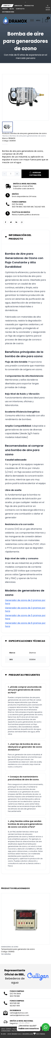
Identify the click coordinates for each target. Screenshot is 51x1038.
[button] (4, 174)
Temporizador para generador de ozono (18, 949)
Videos (4, 9)
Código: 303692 (7, 951)
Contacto (20, 9)
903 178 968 (17, 207)
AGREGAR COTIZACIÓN (35, 173)
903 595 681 (28, 207)
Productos (29, 6)
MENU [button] (38, 20)
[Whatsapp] (22, 222)
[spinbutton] (11, 174)
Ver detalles (6, 954)
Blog (12, 9)
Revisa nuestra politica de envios (25, 214)
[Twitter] (11, 222)
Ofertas (6, 6)
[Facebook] (5, 222)
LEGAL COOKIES (6, 1029)
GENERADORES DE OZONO (9, 947)
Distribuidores (8, 12)
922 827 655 (40, 207)
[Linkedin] (16, 222)
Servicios (18, 6)
